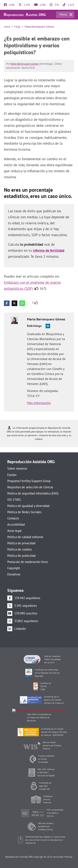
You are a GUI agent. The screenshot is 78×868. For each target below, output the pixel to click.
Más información (39, 403)
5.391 (26, 5)
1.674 (70, 5)
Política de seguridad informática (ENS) (32, 493)
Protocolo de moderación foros (27, 561)
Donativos (13, 574)
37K (56, 5)
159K (42, 5)
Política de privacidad (21, 543)
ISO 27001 (14, 499)
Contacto (13, 518)
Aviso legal (14, 530)
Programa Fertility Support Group (29, 480)
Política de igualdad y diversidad (28, 505)
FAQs (17, 26)
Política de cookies (19, 549)
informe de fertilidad (48, 250)
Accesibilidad (16, 524)
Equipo (11, 474)
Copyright (13, 568)
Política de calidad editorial (25, 536)
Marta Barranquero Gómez (39, 26)
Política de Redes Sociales (24, 512)
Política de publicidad (21, 555)
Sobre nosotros (17, 468)
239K (11, 5)
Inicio (7, 26)
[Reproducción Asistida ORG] (25, 14)
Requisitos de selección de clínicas (30, 487)
